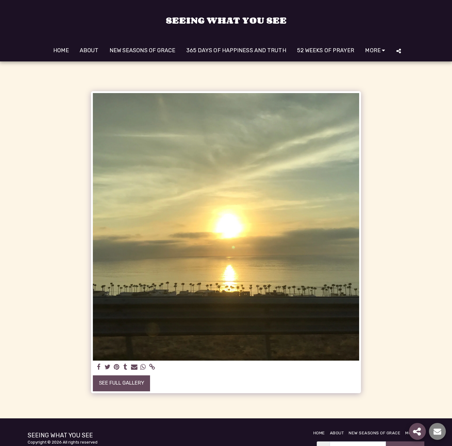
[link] (152, 367)
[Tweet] (108, 367)
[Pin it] (116, 367)
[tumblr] (125, 367)
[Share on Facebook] (99, 367)
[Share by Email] (134, 367)
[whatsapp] (143, 367)
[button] (398, 51)
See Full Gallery (121, 383)
